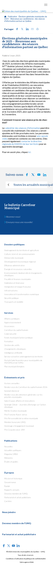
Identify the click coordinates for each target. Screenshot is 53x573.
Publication (12, 16)
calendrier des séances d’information (22, 128)
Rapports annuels (11, 490)
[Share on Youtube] (38, 175)
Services (8, 312)
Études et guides (11, 461)
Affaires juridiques (12, 318)
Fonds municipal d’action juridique (18, 337)
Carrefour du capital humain (16, 330)
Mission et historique (13, 478)
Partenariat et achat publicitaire (17, 497)
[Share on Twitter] (21, 29)
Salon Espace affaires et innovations (19, 401)
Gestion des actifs (12, 345)
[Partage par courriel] (31, 29)
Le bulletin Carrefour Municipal (19, 206)
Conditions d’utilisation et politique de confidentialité (26, 559)
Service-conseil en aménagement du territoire (23, 356)
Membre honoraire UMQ (15, 422)
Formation (8, 341)
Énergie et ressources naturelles (18, 269)
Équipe (7, 486)
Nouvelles (8, 446)
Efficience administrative (14, 265)
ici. (29, 152)
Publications (10, 440)
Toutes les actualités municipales (30, 184)
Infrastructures (11, 290)
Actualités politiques (12, 450)
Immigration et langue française (17, 287)
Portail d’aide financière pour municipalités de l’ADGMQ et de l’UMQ (23, 361)
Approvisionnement (12, 322)
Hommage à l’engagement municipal (19, 426)
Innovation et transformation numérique (21, 294)
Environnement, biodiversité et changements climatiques (23, 274)
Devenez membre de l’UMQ (16, 493)
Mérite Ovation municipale (15, 411)
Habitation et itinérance (14, 283)
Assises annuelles (12, 383)
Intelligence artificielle (13, 353)
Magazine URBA (11, 454)
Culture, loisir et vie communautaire (19, 254)
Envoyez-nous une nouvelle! (19, 222)
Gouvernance (10, 482)
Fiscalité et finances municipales (17, 279)
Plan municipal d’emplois (14, 366)
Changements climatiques (15, 349)
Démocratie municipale (14, 258)
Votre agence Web (26, 562)
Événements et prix (14, 377)
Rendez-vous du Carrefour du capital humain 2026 (25, 387)
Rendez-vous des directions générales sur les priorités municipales (23, 395)
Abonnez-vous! (13, 216)
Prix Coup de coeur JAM (14, 429)
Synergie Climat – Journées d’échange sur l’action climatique (25, 405)
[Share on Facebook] (16, 29)
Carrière (8, 501)
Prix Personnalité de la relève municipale (21, 418)
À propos (9, 472)
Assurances (9, 326)
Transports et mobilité (13, 302)
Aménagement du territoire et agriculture (21, 250)
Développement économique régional (20, 261)
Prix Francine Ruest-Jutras (15, 414)
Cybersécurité (10, 334)
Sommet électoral (11, 391)
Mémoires (8, 458)
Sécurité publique (11, 298)
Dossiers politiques (14, 244)
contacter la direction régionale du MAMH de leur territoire (22, 142)
